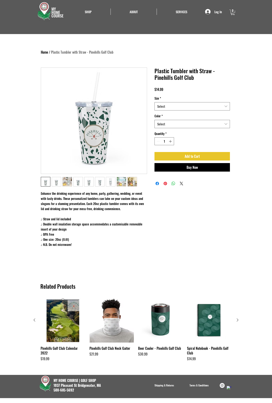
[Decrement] (157, 141)
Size (157, 98)
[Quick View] (63, 320)
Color (158, 116)
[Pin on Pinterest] (165, 183)
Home (44, 52)
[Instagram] (222, 385)
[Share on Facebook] (157, 183)
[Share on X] (181, 183)
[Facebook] (229, 388)
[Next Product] (237, 320)
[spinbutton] (164, 141)
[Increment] (170, 141)
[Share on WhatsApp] (173, 183)
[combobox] (192, 106)
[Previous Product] (34, 320)
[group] (136, 329)
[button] (181, 12)
